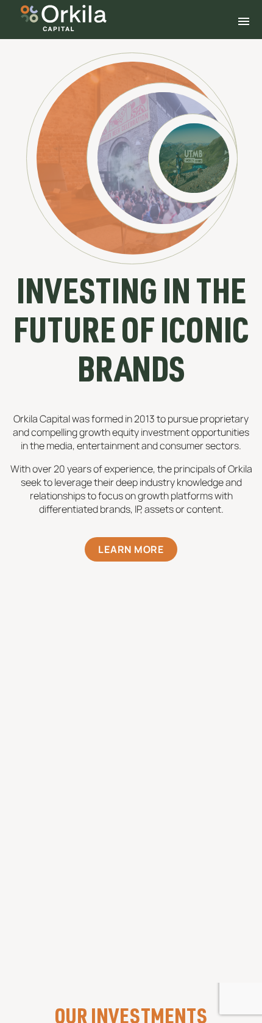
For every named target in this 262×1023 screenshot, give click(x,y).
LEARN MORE (131, 549)
